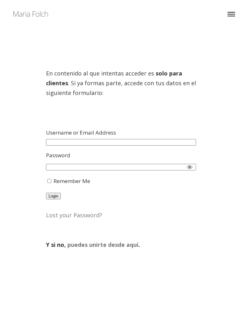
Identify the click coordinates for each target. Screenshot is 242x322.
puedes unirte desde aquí (102, 244)
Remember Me (71, 181)
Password (58, 155)
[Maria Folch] (30, 13)
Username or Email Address (81, 132)
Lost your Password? (74, 215)
